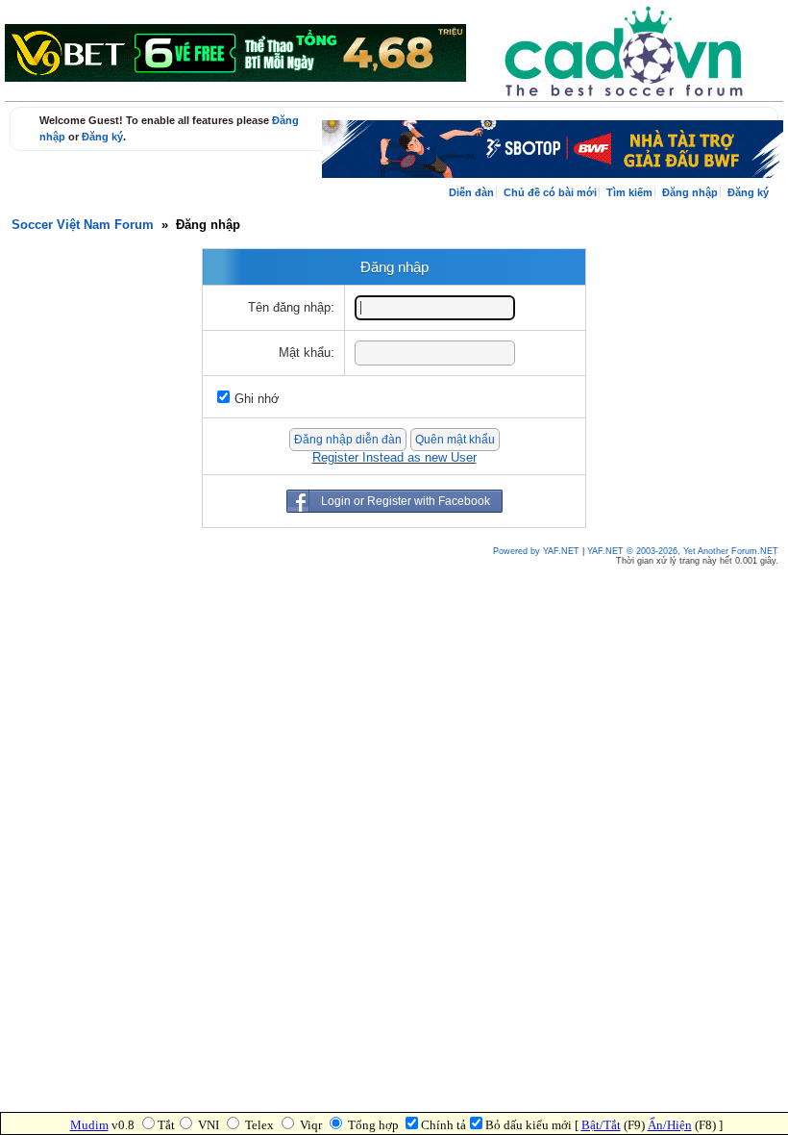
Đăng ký (102, 136)
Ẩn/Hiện (670, 1125)
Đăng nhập (690, 192)
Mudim (89, 1125)
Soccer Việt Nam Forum (83, 225)
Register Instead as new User (394, 458)
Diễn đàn (471, 192)
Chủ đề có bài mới (550, 192)
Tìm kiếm (629, 192)
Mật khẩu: (306, 353)
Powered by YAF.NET (536, 551)
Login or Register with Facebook (405, 501)
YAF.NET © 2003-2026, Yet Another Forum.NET (682, 551)
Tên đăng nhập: (291, 308)
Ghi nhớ (257, 399)
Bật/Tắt (601, 1125)
